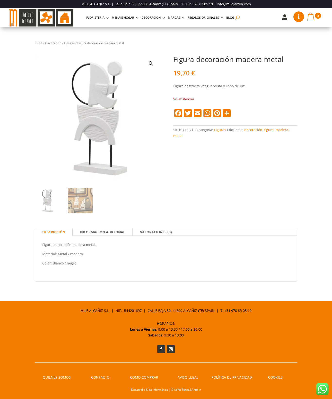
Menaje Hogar (123, 18)
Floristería (95, 18)
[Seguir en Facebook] (161, 349)
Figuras (69, 43)
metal (178, 135)
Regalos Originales (203, 18)
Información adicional (102, 232)
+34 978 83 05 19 (199, 4)
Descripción (53, 232)
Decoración (151, 18)
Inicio (39, 43)
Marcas (174, 18)
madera (282, 129)
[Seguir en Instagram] (171, 349)
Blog (230, 18)
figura (269, 129)
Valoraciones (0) (156, 232)
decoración (253, 129)
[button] (151, 63)
